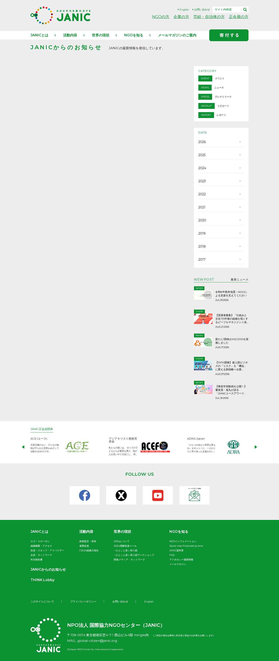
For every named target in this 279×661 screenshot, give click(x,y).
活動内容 (70, 35)
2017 (202, 259)
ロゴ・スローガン (40, 541)
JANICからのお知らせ (48, 569)
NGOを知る (133, 35)
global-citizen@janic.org (97, 641)
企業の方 (181, 16)
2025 (202, 155)
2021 (201, 207)
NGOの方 (160, 16)
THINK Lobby (42, 580)
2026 (202, 142)
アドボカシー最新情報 (181, 559)
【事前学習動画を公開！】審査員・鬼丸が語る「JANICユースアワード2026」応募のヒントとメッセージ (231, 390)
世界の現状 (100, 35)
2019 (202, 233)
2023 (202, 181)
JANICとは (39, 35)
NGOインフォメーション (182, 541)
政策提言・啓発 (87, 541)
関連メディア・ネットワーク (129, 559)
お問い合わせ (202, 9)
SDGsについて (121, 541)
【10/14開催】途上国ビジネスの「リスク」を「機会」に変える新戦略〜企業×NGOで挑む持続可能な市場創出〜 (231, 366)
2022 (202, 194)
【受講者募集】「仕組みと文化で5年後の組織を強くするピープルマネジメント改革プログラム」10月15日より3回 (231, 319)
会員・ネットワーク (41, 554)
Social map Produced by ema (186, 545)
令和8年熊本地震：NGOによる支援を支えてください (231, 293)
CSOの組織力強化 (89, 550)
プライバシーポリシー (83, 601)
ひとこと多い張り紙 (126, 550)
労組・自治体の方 (209, 16)
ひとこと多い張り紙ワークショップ (135, 554)
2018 (202, 246)
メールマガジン (177, 564)
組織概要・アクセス (41, 545)
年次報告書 (37, 559)
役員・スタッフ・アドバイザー (47, 550)
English (184, 9)
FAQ (171, 554)
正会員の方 (238, 16)
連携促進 (84, 545)
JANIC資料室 (176, 550)
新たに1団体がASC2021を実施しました (231, 340)
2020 (202, 220)
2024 (202, 168)
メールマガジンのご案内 (177, 35)
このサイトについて (42, 601)
